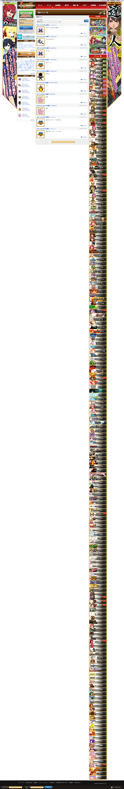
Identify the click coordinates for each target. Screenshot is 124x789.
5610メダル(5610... (26, 110)
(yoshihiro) (52, 94)
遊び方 (118, 0)
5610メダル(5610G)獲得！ (43, 82)
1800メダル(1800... (26, 80)
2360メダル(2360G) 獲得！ (43, 117)
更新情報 (113, 0)
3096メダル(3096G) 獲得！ (43, 48)
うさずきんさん (25, 79)
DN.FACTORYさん (26, 109)
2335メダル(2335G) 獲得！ (43, 36)
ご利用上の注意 (29, 782)
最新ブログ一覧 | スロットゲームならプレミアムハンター (26, 5)
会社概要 (71, 782)
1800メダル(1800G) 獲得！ (43, 25)
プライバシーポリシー (43, 782)
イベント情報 (106, 0)
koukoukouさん (25, 85)
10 (71, 142)
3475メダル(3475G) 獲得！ (43, 128)
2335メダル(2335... (26, 86)
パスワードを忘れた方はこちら (25, 32)
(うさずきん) (53, 25)
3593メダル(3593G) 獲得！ (43, 71)
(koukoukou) (53, 36)
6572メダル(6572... (26, 116)
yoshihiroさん (25, 115)
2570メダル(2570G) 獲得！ (43, 59)
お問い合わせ (77, 782)
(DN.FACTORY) (54, 82)
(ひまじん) (52, 117)
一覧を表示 (32, 50)
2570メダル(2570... (26, 98)
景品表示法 (52, 782)
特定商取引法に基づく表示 (61, 782)
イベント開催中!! (26, 53)
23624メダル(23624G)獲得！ (44, 105)
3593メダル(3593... (26, 104)
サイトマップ (21, 782)
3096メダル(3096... (26, 92)
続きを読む (84, 33)
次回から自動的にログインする (26, 30)
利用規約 (35, 782)
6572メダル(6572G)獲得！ (43, 94)
